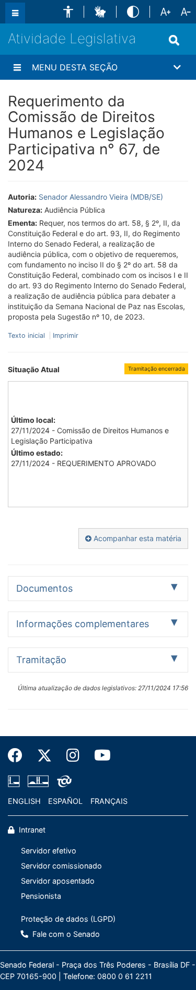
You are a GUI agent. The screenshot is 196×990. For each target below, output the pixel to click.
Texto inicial (27, 335)
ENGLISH (24, 801)
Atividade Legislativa (72, 38)
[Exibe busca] (174, 40)
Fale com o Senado (65, 934)
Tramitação (41, 659)
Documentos (44, 588)
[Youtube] (99, 755)
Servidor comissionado (61, 865)
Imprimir (65, 335)
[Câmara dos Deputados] (16, 781)
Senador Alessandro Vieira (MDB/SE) (101, 196)
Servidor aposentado (58, 880)
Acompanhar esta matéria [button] (136, 538)
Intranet (31, 829)
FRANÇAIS (109, 801)
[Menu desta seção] (17, 67)
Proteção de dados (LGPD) (68, 918)
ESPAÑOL (65, 801)
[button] (68, 12)
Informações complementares (82, 623)
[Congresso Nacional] (38, 781)
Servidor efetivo (48, 850)
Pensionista (41, 895)
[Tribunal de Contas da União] (62, 781)
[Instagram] (73, 755)
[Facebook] (19, 755)
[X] (44, 755)
